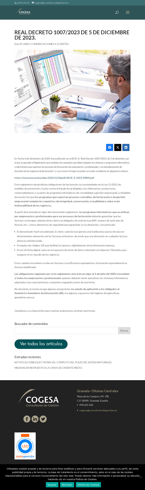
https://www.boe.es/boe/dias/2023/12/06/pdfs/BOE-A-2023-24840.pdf (54, 177)
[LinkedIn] (125, 147)
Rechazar (67, 484)
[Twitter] (117, 147)
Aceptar (52, 484)
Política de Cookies (88, 484)
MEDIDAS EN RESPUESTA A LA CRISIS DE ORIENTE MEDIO (48, 367)
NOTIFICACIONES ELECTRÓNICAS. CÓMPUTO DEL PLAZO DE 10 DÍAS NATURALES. (63, 362)
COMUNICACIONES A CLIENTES (50, 43)
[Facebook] (109, 147)
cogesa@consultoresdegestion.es (98, 410)
